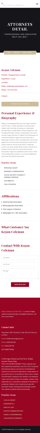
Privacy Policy (12, 361)
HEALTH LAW (9, 407)
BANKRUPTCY (9, 404)
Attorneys (16, 52)
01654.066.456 (11, 342)
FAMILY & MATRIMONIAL (13, 414)
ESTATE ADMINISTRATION (13, 411)
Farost (16, 429)
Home (9, 52)
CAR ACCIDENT (9, 400)
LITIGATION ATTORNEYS (13, 418)
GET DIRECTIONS (7, 349)
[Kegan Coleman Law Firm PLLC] (12, 4)
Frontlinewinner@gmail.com (14, 338)
